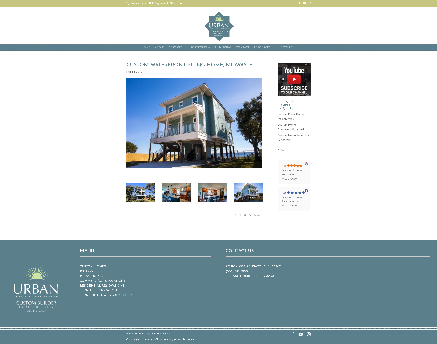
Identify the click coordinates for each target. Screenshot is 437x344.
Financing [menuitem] (223, 47)
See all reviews (289, 174)
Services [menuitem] (175, 47)
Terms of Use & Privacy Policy (106, 295)
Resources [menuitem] (262, 47)
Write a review (289, 178)
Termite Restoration (98, 290)
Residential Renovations (102, 285)
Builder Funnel (162, 333)
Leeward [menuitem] (285, 47)
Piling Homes (91, 276)
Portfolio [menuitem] (198, 47)
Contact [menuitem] (242, 47)
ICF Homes (88, 271)
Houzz (282, 150)
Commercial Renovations (102, 281)
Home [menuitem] (145, 47)
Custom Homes (93, 266)
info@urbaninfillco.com (166, 3)
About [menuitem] (160, 47)
